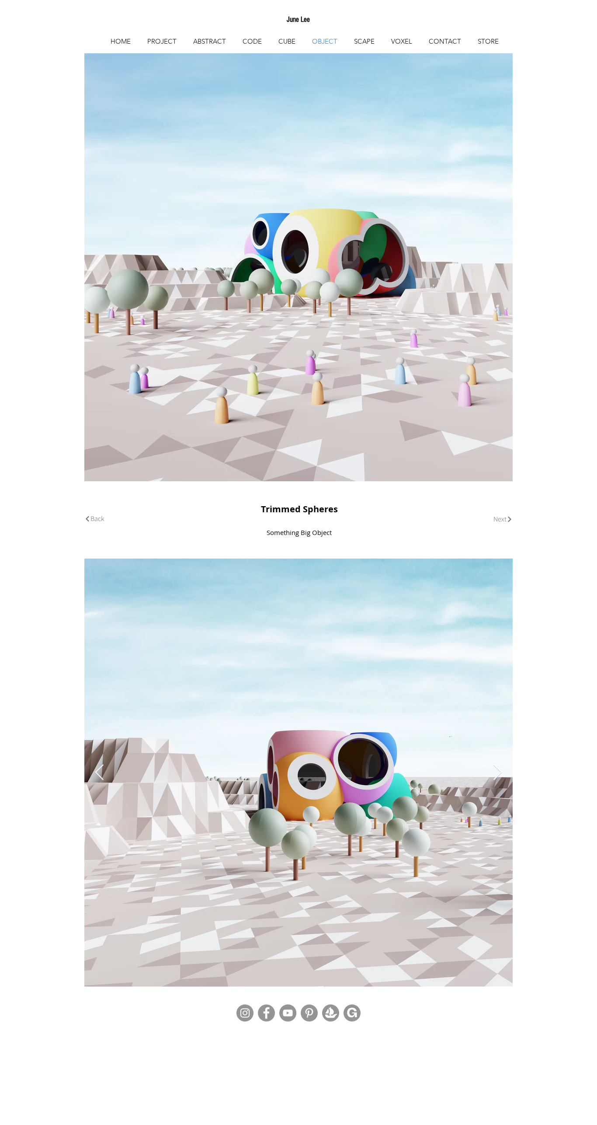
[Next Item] (498, 772)
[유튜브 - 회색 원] (287, 1012)
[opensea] (330, 1012)
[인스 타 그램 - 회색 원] (244, 1012)
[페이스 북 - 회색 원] (266, 1012)
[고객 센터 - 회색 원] (309, 1012)
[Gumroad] (352, 1012)
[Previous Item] (99, 772)
